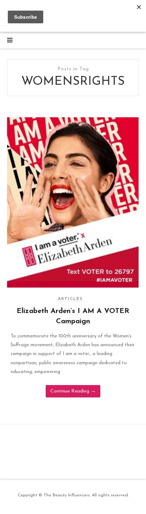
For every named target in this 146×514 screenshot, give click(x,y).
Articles (70, 299)
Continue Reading (73, 391)
